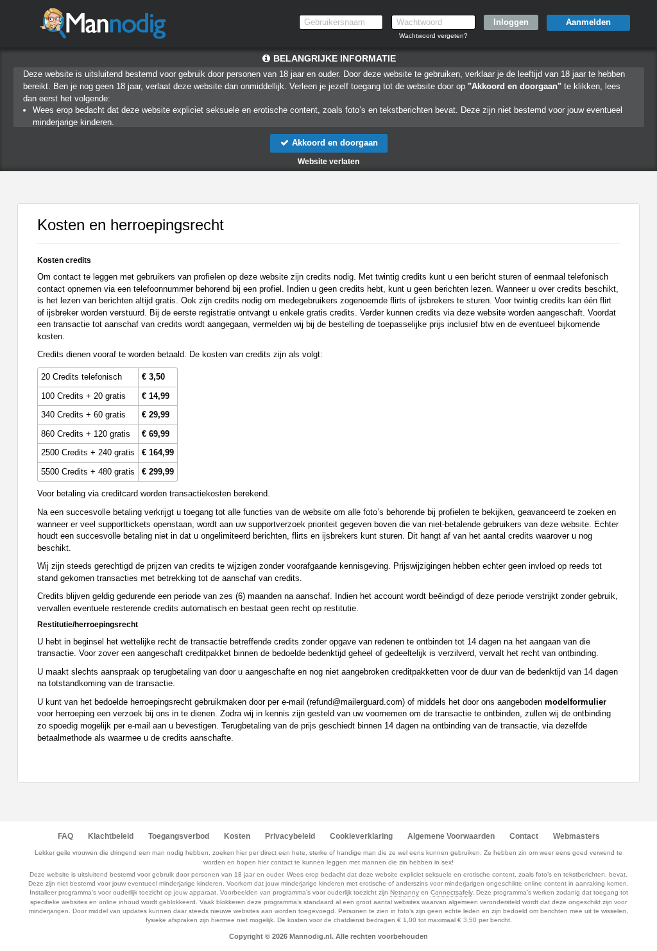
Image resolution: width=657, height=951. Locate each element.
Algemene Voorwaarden (451, 836)
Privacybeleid (290, 836)
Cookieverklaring (361, 836)
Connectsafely (451, 892)
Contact (523, 836)
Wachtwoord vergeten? (433, 35)
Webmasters (576, 836)
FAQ (65, 836)
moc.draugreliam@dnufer (355, 702)
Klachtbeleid (110, 836)
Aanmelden (588, 22)
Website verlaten (328, 161)
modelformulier (575, 702)
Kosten (237, 836)
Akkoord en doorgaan (333, 142)
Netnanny (404, 892)
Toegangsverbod (178, 836)
